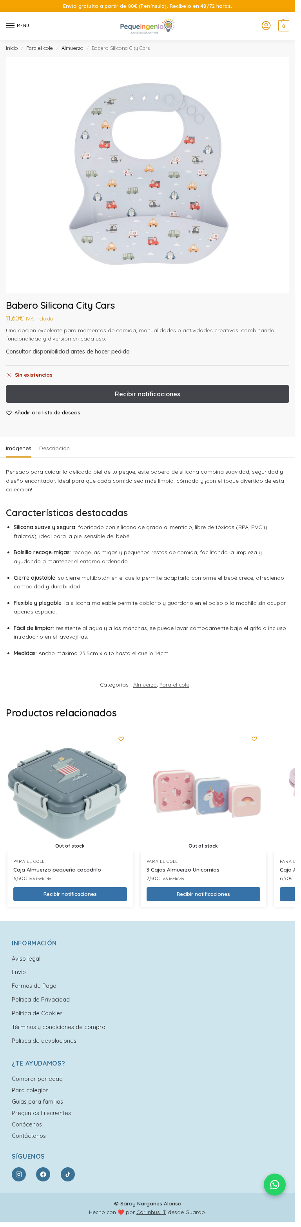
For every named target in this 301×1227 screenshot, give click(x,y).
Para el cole (39, 48)
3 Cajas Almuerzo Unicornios (183, 869)
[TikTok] (68, 1174)
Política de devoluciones (44, 1040)
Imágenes (18, 448)
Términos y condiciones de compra (58, 1027)
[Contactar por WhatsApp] (275, 1185)
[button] (282, 25)
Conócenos (27, 1124)
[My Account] (266, 26)
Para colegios (30, 1090)
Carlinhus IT (151, 1212)
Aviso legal (26, 958)
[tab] (18, 447)
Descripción (54, 448)
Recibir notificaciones (147, 394)
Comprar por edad (37, 1078)
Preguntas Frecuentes (41, 1113)
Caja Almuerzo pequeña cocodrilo (57, 869)
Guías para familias (37, 1101)
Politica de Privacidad (41, 999)
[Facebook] (43, 1174)
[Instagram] (19, 1174)
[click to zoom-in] (147, 175)
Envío (19, 972)
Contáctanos (29, 1135)
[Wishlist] (121, 739)
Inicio (12, 48)
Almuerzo (72, 48)
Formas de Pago (34, 985)
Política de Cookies (37, 1013)
